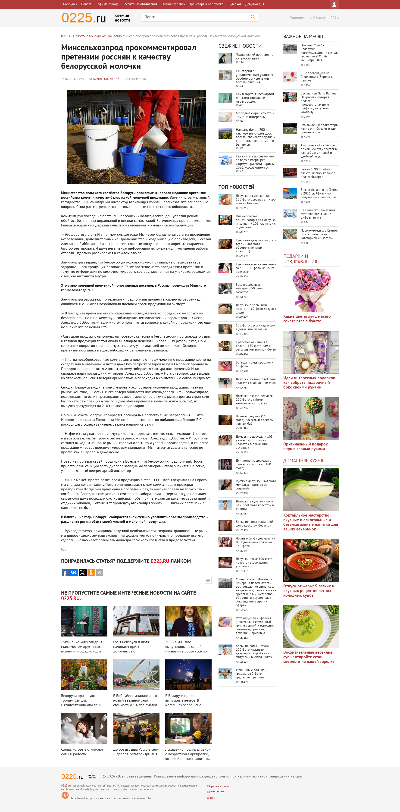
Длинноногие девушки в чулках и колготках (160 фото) (253, 464)
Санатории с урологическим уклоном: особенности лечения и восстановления (255, 77)
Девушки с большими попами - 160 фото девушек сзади (256, 309)
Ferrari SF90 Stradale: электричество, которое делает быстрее (318, 173)
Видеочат (234, 4)
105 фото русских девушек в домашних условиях (255, 327)
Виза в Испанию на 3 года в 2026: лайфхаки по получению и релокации (319, 193)
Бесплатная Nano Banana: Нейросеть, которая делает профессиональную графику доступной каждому (319, 103)
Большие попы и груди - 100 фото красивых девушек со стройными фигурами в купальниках (254, 651)
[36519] (311, 626)
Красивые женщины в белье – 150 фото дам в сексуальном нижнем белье (256, 346)
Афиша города (108, 4)
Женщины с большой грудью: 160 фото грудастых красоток (251, 674)
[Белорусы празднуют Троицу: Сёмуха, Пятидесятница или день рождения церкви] (84, 674)
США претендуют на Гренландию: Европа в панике (317, 77)
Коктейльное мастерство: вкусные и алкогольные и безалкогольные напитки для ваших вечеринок (310, 522)
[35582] (311, 290)
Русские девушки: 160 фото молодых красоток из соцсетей (256, 485)
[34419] (311, 418)
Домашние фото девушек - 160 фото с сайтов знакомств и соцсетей (255, 399)
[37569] (311, 560)
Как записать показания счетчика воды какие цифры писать (318, 214)
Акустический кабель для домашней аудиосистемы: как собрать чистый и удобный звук (319, 151)
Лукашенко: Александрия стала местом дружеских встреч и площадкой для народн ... (81, 649)
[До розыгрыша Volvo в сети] (136, 728)
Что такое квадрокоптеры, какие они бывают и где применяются (320, 129)
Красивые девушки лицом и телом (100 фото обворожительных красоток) (256, 246)
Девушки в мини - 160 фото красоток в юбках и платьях (256, 381)
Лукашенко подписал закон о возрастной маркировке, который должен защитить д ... (188, 756)
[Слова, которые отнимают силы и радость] (84, 728)
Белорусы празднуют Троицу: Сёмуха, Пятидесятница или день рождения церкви (81, 703)
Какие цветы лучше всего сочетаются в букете (307, 319)
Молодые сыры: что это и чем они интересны (255, 115)
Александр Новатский (104, 79)
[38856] (311, 489)
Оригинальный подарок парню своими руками (305, 447)
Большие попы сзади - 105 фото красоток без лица (255, 524)
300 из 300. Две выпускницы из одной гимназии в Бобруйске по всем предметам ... (186, 649)
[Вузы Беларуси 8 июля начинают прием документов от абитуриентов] (136, 621)
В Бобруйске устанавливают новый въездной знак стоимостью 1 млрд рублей (136, 701)
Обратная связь (218, 786)
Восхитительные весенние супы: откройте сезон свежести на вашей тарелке (308, 657)
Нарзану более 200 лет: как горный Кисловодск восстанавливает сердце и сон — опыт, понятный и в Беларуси (255, 137)
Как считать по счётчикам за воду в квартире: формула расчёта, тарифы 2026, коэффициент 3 (255, 162)
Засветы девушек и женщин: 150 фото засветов (249, 288)
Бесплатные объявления (140, 4)
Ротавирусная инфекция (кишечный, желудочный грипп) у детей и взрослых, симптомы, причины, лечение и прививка (255, 625)
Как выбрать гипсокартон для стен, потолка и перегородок (255, 98)
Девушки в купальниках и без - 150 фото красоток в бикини (255, 505)
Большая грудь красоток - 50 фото (254, 364)
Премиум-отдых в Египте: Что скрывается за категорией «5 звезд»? (319, 234)
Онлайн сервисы (173, 4)
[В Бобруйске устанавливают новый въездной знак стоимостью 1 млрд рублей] (136, 674)
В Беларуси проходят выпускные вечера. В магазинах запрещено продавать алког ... (183, 703)
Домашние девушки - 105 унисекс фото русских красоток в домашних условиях (254, 442)
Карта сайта (215, 792)
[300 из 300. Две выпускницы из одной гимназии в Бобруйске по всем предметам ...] (188, 621)
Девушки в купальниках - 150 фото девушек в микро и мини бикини (256, 199)
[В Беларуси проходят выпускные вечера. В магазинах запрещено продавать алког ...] (188, 674)
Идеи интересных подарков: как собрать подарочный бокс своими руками (309, 383)
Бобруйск (70, 4)
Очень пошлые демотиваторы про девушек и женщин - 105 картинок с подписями (256, 221)
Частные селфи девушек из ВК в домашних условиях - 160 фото (255, 542)
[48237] (311, 352)
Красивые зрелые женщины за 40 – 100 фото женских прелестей (256, 268)
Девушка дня (254, 4)
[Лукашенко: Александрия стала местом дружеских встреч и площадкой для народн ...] (84, 621)
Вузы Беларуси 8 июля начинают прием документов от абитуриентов (131, 649)
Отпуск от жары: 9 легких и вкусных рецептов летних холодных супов (308, 591)
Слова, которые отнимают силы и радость (82, 752)
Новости (87, 4)
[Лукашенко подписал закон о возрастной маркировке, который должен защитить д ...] (188, 728)
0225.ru (66, 786)
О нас (211, 798)
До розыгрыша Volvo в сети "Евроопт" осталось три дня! (135, 752)
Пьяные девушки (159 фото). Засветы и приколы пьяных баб (254, 420)
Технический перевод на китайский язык (254, 57)
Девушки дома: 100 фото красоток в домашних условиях (254, 562)
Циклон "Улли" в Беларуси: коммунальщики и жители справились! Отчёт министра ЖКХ (320, 53)
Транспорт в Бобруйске (206, 4)
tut (63, 549)
